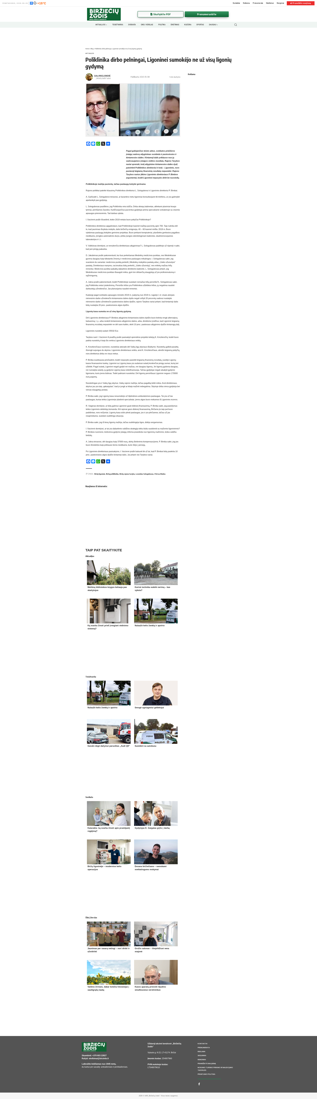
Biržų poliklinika (112, 474)
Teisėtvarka (90, 676)
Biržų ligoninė (99, 474)
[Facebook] (31, 3)
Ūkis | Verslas (91, 917)
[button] (235, 25)
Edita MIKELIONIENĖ (102, 76)
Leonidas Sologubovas (145, 474)
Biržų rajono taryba (127, 474)
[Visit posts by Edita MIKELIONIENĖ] (89, 77)
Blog (92, 49)
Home (87, 49)
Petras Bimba (160, 474)
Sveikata (89, 797)
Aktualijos (89, 53)
